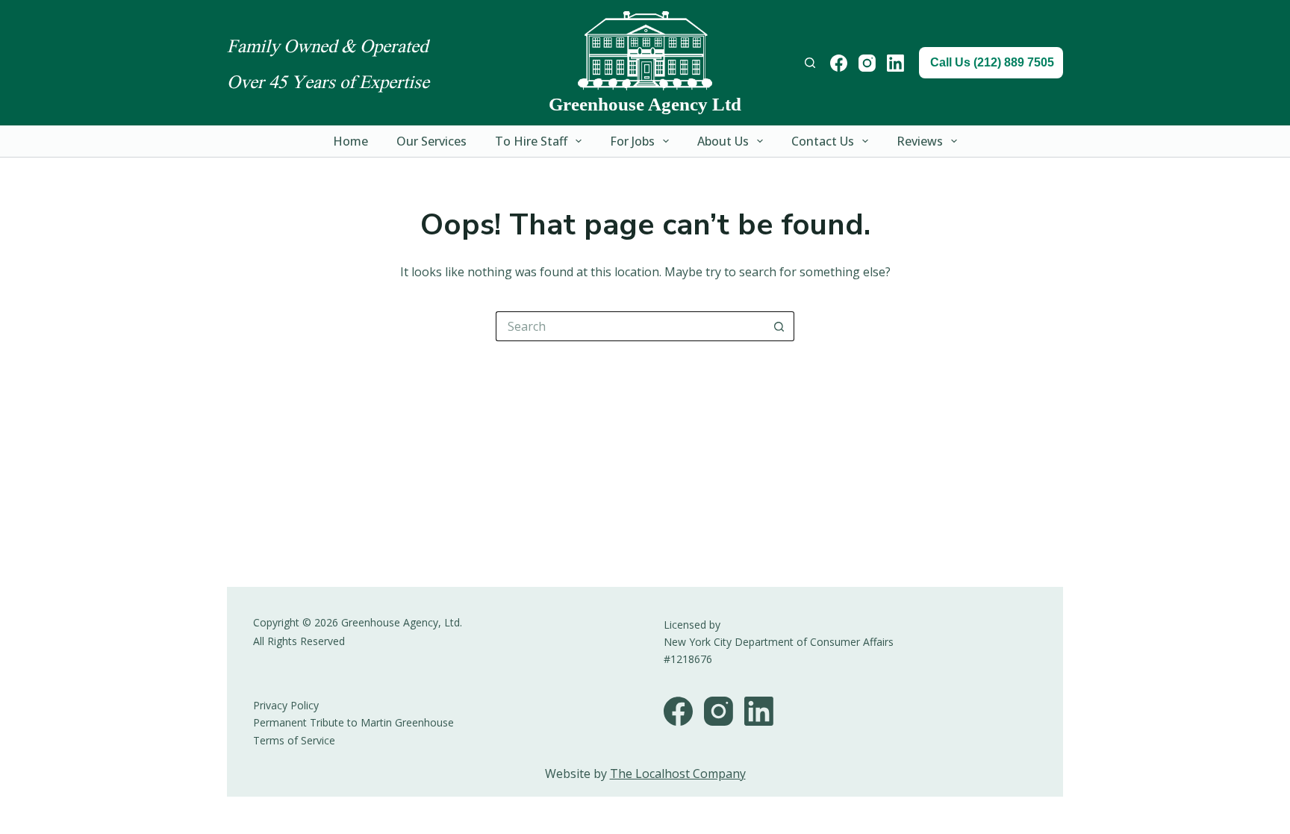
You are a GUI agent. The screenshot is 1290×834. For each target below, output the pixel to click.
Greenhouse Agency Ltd (645, 104)
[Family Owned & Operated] (645, 50)
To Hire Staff (531, 141)
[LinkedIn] (895, 63)
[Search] (810, 62)
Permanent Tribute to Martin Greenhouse (353, 722)
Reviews (920, 141)
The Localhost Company (678, 773)
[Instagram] (867, 63)
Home (350, 141)
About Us (723, 141)
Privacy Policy (286, 705)
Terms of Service (294, 740)
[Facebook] (838, 63)
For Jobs (632, 141)
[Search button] (779, 326)
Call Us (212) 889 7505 (992, 62)
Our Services (431, 141)
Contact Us (822, 141)
